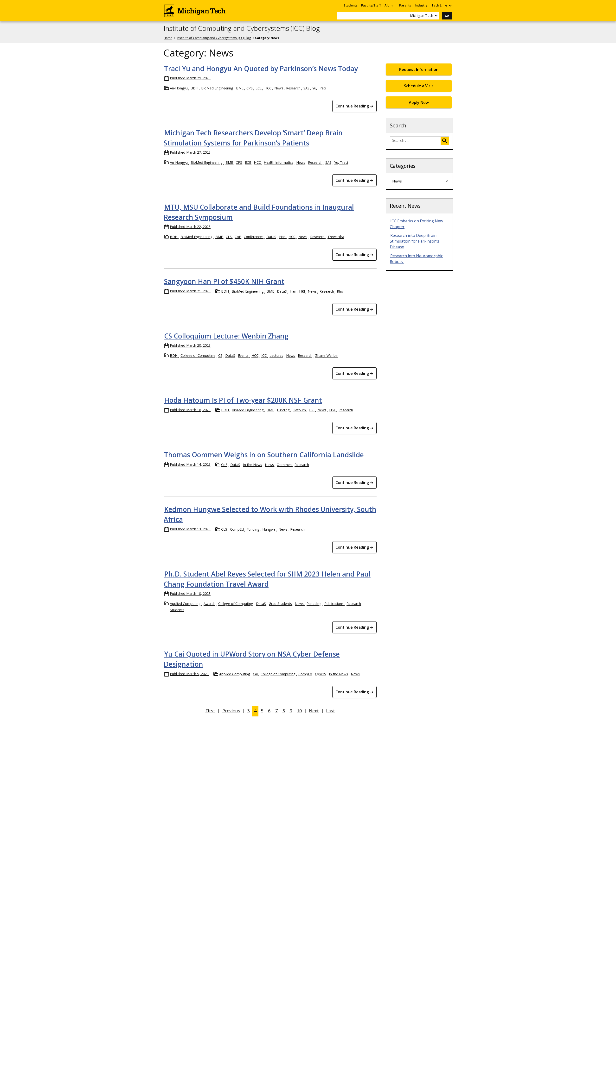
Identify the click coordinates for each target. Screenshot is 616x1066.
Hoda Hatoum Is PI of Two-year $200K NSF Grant (243, 400)
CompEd (237, 529)
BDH (194, 88)
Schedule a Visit (418, 85)
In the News (252, 464)
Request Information (418, 69)
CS (220, 355)
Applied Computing (185, 603)
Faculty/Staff (371, 5)
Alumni (390, 5)
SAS (306, 88)
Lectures (276, 355)
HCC (267, 88)
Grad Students (280, 603)
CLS (229, 236)
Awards (209, 603)
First (210, 711)
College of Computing (197, 355)
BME (240, 88)
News (278, 88)
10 (299, 711)
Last (330, 711)
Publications (334, 603)
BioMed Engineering (217, 88)
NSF (332, 410)
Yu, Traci (319, 88)
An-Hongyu (179, 88)
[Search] (445, 141)
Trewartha (335, 236)
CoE (238, 236)
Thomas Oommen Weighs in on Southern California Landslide (264, 454)
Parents (405, 5)
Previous (231, 711)
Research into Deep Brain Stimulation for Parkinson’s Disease (414, 241)
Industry (421, 5)
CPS (249, 88)
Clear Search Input (404, 15)
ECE (259, 88)
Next (314, 711)
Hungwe (269, 529)
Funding (283, 410)
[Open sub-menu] (450, 5)
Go (447, 15)
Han (282, 236)
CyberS (320, 674)
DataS (271, 236)
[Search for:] (415, 141)
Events (243, 355)
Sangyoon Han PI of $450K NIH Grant (224, 281)
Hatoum (299, 410)
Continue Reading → (354, 106)
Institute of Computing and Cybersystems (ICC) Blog (242, 28)
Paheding (314, 603)
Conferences (253, 236)
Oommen (284, 464)
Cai (255, 674)
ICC (264, 355)
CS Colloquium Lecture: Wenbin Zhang (226, 335)
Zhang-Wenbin (326, 355)
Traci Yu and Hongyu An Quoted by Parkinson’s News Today (261, 68)
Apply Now (419, 102)
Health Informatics (278, 162)
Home (168, 38)
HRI (302, 291)
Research (293, 88)
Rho (340, 291)
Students (350, 5)
